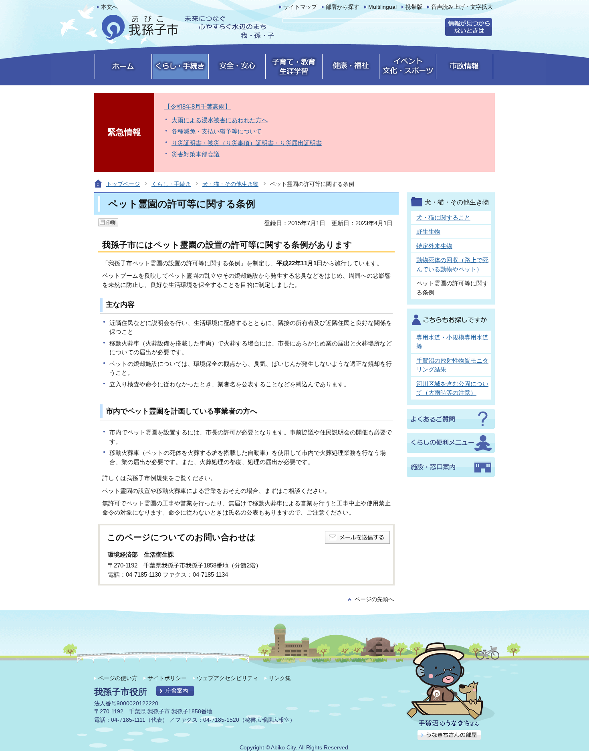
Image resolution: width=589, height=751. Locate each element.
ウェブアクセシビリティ (227, 678)
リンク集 (279, 678)
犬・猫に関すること (443, 217)
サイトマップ (300, 7)
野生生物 (428, 231)
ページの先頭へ (374, 599)
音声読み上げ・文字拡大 (462, 7)
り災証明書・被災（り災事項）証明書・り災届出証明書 (246, 142)
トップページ (123, 184)
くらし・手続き (171, 184)
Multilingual (382, 7)
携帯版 (413, 7)
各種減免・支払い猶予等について (216, 131)
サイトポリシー (167, 678)
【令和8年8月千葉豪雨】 (197, 106)
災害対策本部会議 (195, 154)
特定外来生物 (434, 245)
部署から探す (342, 7)
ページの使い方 (117, 678)
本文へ (109, 7)
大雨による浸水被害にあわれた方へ (219, 120)
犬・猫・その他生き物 (230, 184)
